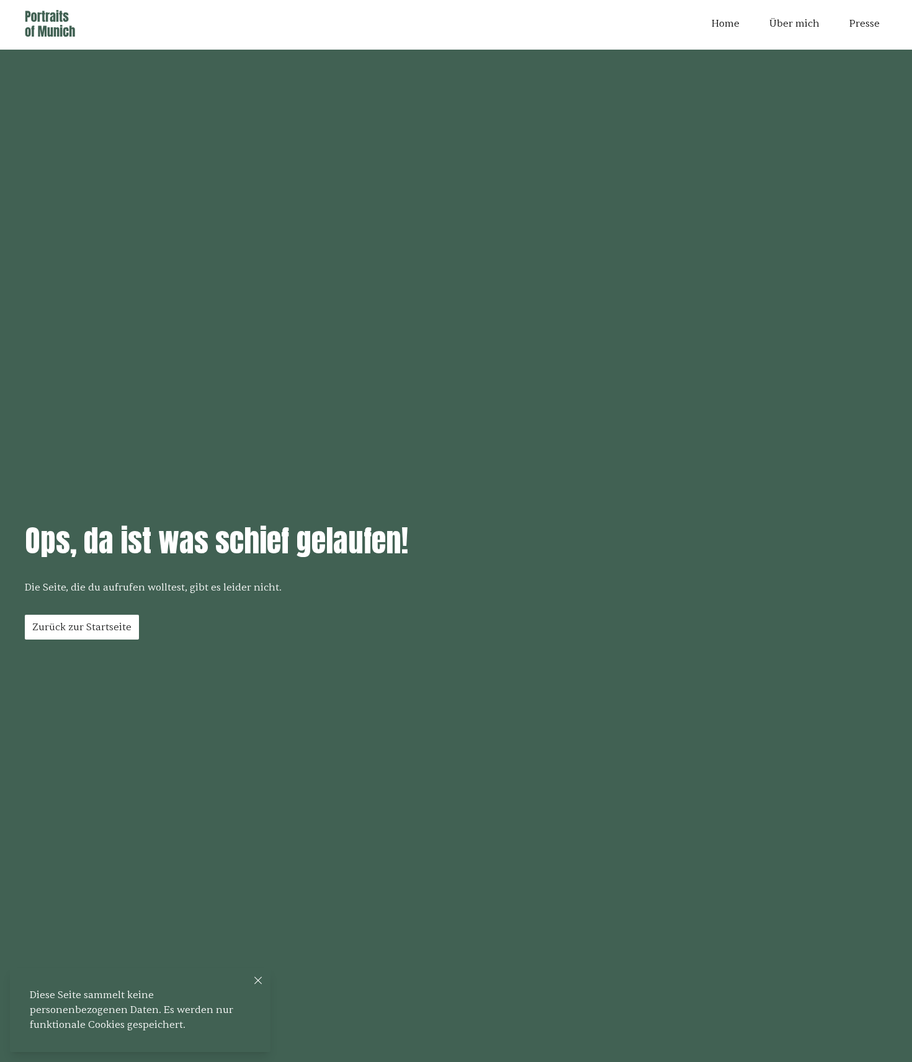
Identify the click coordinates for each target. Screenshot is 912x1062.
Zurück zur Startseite (82, 627)
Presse (864, 23)
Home (726, 23)
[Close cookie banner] (258, 980)
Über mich (794, 23)
